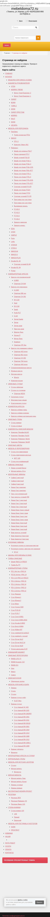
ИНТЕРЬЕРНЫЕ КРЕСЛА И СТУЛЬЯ (21, 756)
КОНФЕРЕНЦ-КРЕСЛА (16, 406)
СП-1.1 (16, 141)
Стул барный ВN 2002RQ (23, 714)
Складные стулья (17, 397)
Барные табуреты (17, 749)
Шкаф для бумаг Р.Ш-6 (22, 190)
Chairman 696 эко (20, 293)
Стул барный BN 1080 (21, 736)
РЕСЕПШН (12, 794)
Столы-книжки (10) (17, 811)
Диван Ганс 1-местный (19, 500)
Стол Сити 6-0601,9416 (19, 620)
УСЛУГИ (8, 846)
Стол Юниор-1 (16, 597)
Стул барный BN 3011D (22, 723)
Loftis (13, 242)
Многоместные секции (19, 400)
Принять (39, 902)
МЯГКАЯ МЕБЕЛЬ (14, 775)
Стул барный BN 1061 (21, 717)
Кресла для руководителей (20, 277)
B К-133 (16, 300)
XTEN (13, 86)
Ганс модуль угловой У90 (20, 497)
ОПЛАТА (8, 849)
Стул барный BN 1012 (21, 739)
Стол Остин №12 (17, 639)
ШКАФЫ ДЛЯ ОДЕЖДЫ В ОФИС (20, 555)
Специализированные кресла (21, 368)
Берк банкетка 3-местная (20, 536)
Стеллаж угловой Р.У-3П (22, 196)
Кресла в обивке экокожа (20, 413)
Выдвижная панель (21, 206)
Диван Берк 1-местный (19, 529)
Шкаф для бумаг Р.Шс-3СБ (23, 167)
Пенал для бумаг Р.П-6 (22, 193)
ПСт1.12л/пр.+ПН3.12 (18, 591)
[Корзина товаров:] (38, 38)
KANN (13, 827)
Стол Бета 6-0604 (17, 626)
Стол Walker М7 (16, 630)
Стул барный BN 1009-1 (22, 743)
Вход (20, 21)
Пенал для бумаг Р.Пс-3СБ (23, 180)
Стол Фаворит (16, 594)
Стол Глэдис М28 (17, 607)
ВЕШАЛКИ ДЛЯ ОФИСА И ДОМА (20, 80)
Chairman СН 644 (20, 284)
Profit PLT (17, 313)
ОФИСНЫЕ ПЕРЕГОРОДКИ (18, 655)
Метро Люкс (18, 339)
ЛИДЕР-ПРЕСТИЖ (17, 112)
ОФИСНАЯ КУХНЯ (14, 678)
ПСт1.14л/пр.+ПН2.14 (18, 584)
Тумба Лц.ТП (15, 565)
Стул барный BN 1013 (21, 733)
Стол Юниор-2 (16, 600)
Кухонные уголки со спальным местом (24, 545)
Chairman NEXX (19, 393)
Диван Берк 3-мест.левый (20, 510)
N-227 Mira (17, 701)
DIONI (13, 122)
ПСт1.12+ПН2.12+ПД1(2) (19, 578)
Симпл (13, 675)
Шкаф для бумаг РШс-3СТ (23, 170)
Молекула (17, 772)
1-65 (15, 814)
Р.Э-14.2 (17, 216)
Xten (12, 668)
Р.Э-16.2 (17, 219)
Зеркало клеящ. (19, 225)
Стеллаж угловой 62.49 (22, 264)
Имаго (13, 672)
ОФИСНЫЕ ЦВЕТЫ (15, 445)
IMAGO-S (14, 254)
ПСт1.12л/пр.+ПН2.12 (18, 587)
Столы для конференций (19, 461)
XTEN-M (14, 245)
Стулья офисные (17, 387)
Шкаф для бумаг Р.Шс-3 (22, 164)
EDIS (13, 229)
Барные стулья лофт (18, 697)
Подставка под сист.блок (23, 199)
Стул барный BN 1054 (21, 730)
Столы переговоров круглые (21, 455)
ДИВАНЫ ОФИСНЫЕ (15, 465)
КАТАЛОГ (8, 77)
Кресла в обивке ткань (19, 410)
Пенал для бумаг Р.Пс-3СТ (23, 183)
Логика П (17, 335)
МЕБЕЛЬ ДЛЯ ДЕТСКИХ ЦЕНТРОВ (21, 762)
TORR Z (14, 106)
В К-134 (16, 306)
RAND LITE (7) (16, 659)
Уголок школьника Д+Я (19, 649)
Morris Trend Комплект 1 (22, 96)
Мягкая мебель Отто (18, 471)
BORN (13, 102)
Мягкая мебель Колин (19, 781)
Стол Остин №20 (17, 646)
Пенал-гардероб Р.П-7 (21, 154)
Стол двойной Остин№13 (20, 633)
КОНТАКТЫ (9, 853)
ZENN (13, 109)
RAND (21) (14, 665)
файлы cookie (22, 900)
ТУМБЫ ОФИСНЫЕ (15, 558)
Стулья (13, 694)
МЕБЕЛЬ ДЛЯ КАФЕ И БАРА (18, 684)
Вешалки (14, 752)
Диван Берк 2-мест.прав (19, 520)
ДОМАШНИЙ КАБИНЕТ (16, 652)
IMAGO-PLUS (16, 258)
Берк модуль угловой (18, 533)
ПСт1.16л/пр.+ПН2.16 (18, 581)
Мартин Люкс (18, 332)
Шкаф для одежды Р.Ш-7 (23, 151)
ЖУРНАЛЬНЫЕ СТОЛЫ (16, 759)
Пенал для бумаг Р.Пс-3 (22, 177)
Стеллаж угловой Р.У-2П (22, 187)
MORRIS (14, 115)
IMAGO (13, 138)
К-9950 (16, 280)
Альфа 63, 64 (16, 267)
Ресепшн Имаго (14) (18, 804)
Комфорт (17, 342)
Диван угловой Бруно (18, 468)
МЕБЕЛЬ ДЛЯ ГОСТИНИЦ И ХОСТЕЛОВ (22, 824)
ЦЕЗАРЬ (14, 125)
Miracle (16, 377)
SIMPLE (14, 235)
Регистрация (33, 21)
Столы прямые (16, 423)
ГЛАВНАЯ (8, 73)
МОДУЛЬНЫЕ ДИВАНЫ (16, 474)
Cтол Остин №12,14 (18, 642)
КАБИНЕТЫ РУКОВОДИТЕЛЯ (19, 83)
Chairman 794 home (20, 361)
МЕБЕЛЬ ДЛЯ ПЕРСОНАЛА (18, 128)
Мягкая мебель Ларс (18, 778)
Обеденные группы (17, 681)
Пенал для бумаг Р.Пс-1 (22, 174)
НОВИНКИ (9, 833)
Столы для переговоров (19, 452)
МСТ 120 (17, 458)
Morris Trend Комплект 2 (22, 93)
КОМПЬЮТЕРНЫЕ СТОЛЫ (17, 568)
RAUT (13, 119)
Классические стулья (18, 403)
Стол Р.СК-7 (15, 613)
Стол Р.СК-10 (15, 610)
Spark (16, 309)
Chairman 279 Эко (20, 345)
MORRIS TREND (17, 90)
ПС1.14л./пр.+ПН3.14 (18, 571)
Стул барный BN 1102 (21, 710)
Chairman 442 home (20, 351)
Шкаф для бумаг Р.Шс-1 (22, 161)
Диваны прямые (16, 788)
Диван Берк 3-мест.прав (19, 513)
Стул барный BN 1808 (21, 746)
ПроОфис (14, 132)
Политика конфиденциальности (13, 916)
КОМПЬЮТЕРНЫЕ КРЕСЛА (18, 274)
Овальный (17, 820)
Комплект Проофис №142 (20, 436)
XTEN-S (14, 248)
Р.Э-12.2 (17, 212)
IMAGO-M (14, 251)
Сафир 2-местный (17, 481)
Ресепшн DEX (16, 798)
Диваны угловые (17, 785)
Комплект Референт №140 (20, 442)
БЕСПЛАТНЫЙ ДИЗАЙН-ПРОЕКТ (20, 791)
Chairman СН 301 (20, 296)
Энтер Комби (18, 319)
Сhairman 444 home (20, 364)
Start (15, 303)
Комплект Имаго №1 (21, 145)
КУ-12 (16, 552)
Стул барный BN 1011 (21, 720)
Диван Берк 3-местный (19, 523)
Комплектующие (17, 381)
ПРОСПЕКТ (15, 830)
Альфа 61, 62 (16, 261)
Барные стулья (16, 704)
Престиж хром (19, 329)
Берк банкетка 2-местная (20, 539)
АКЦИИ (7, 836)
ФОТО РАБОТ (10, 843)
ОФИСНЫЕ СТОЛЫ (15, 419)
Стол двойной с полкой (19, 636)
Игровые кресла (16, 371)
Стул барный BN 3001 (21, 727)
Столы (13, 691)
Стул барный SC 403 (21, 707)
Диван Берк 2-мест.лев (19, 516)
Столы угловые (16, 426)
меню (7, 45)
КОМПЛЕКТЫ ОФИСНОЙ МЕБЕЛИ (20, 429)
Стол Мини (15, 604)
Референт (14, 148)
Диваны (13, 688)
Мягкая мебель (16, 769)
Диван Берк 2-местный (19, 526)
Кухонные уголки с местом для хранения (25, 549)
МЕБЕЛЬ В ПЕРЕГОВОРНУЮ (18, 448)
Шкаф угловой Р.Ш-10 (21, 157)
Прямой (16, 817)
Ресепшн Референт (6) (19, 801)
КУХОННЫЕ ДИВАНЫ (16, 542)
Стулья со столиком (18, 390)
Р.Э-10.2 (17, 209)
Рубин (13, 271)
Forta (13, 238)
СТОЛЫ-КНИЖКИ (14, 807)
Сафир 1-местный (17, 478)
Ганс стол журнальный (19, 494)
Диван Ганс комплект (18, 487)
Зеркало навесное (20, 222)
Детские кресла (16, 374)
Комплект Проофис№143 (20, 432)
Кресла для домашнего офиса (22, 348)
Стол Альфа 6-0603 (18, 623)
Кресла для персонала (19, 287)
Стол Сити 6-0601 (17, 617)
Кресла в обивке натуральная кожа (23, 416)
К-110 (16, 316)
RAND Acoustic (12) (18, 662)
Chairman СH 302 (20, 358)
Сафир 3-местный (17, 484)
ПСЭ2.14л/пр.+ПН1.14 (19, 575)
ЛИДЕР (13, 99)
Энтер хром (18, 326)
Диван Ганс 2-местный (19, 503)
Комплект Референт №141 (20, 439)
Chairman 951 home (20, 355)
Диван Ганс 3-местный (19, 507)
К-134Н (16, 290)
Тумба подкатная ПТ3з (22, 135)
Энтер (16, 322)
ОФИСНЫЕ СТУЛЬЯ (15, 384)
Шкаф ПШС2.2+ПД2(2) (19, 562)
